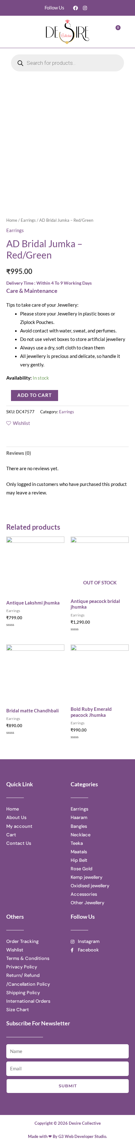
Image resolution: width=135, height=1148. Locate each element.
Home (11, 220)
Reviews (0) (18, 453)
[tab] (67, 453)
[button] (23, 32)
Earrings (28, 220)
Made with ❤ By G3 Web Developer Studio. (67, 1136)
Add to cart (34, 395)
